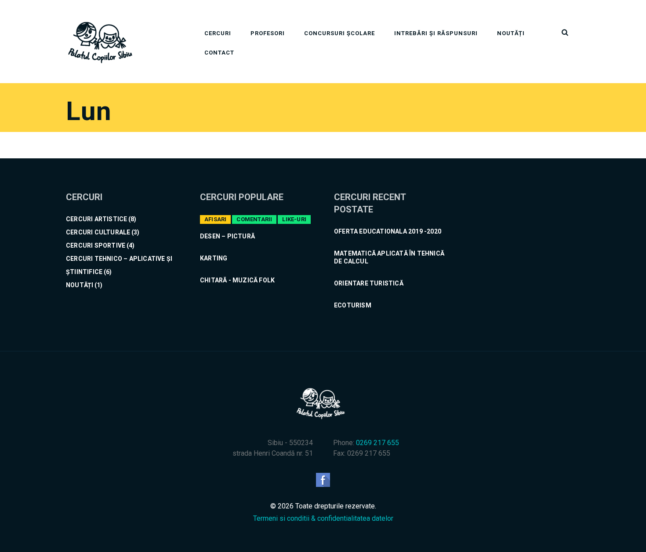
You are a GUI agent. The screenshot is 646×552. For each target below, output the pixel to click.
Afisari (215, 219)
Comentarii (254, 219)
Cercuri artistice (96, 219)
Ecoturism (352, 305)
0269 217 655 (377, 443)
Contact (219, 52)
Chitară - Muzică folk (237, 280)
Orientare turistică (368, 283)
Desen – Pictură (227, 236)
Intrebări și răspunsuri (436, 33)
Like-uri (294, 219)
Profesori (267, 33)
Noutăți (511, 33)
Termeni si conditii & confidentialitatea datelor (323, 518)
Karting (213, 258)
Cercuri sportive (95, 245)
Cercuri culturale (98, 232)
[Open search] (564, 32)
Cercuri (217, 33)
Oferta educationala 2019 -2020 (387, 231)
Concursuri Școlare (339, 33)
